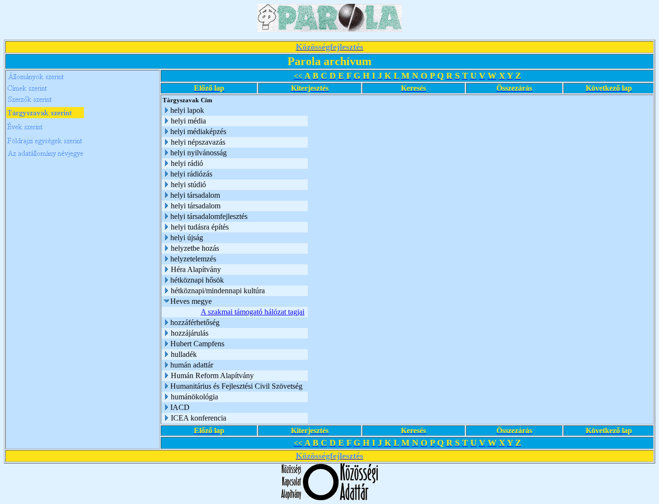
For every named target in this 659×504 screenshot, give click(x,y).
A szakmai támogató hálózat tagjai (252, 312)
